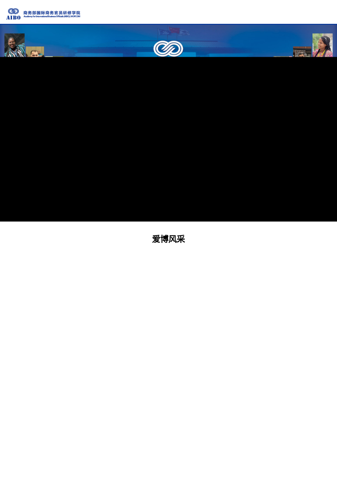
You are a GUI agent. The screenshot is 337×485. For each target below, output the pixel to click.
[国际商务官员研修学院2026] (43, 14)
